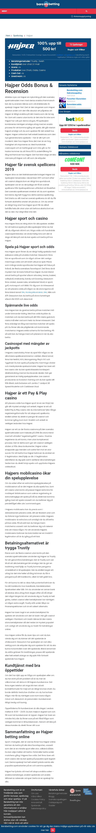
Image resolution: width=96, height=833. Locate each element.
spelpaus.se (71, 55)
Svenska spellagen (58, 799)
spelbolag (18, 35)
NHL (45, 292)
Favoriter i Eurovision (76, 99)
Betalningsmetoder (58, 793)
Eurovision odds (74, 104)
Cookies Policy (38, 799)
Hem (8, 35)
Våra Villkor (36, 796)
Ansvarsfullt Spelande (36, 804)
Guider (52, 805)
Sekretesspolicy (38, 808)
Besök (74, 130)
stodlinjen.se (61, 55)
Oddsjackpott (55, 802)
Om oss (34, 793)
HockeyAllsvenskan (34, 292)
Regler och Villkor (76, 49)
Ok (53, 830)
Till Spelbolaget (76, 44)
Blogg (51, 796)
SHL (23, 292)
